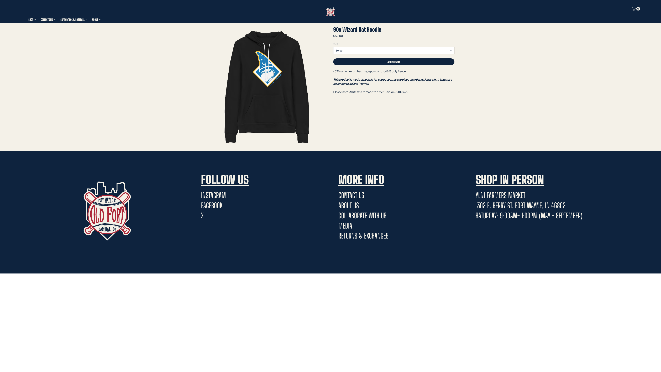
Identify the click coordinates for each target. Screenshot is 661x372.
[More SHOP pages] (35, 19)
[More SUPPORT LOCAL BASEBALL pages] (86, 19)
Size (336, 43)
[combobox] (393, 50)
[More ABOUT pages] (100, 19)
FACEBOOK (212, 205)
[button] (636, 9)
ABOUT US (348, 205)
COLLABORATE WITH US (362, 215)
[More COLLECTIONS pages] (55, 19)
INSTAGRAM (213, 195)
